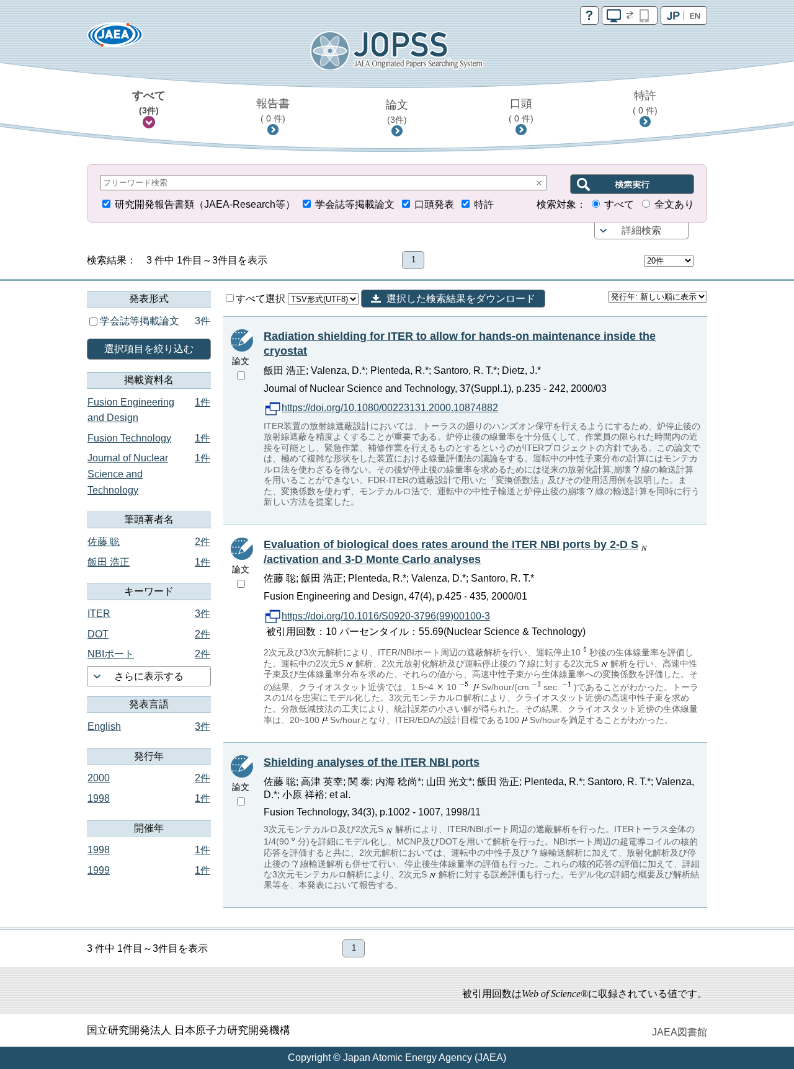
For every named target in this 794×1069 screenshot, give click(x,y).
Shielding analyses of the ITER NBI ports (372, 762)
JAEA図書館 (679, 1032)
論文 (397, 112)
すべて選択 (262, 298)
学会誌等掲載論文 (355, 204)
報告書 (273, 110)
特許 (645, 102)
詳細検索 (641, 230)
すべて (149, 102)
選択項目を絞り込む (149, 349)
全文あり (674, 204)
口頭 (521, 110)
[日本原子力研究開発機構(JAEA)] (115, 38)
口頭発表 (434, 204)
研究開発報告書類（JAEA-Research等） (205, 204)
